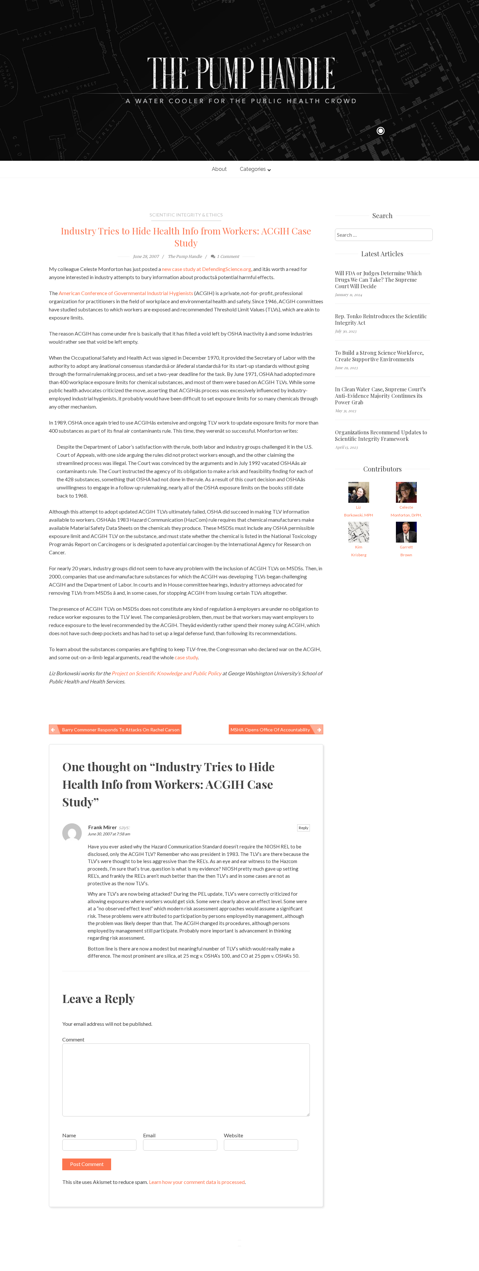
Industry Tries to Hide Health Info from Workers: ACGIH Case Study (186, 237)
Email (149, 1135)
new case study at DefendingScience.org (206, 269)
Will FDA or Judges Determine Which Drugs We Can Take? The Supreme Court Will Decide (378, 280)
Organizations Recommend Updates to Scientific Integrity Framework (381, 435)
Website (233, 1135)
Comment (73, 1039)
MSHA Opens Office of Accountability (270, 729)
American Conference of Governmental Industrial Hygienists (126, 293)
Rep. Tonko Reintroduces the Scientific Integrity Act (381, 319)
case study (186, 657)
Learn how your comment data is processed (197, 1182)
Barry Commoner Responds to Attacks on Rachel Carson (121, 729)
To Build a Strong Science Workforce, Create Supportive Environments (379, 356)
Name (69, 1135)
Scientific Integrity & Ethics (186, 214)
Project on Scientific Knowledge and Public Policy (166, 673)
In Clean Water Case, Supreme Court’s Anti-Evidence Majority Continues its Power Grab (380, 396)
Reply (303, 827)
